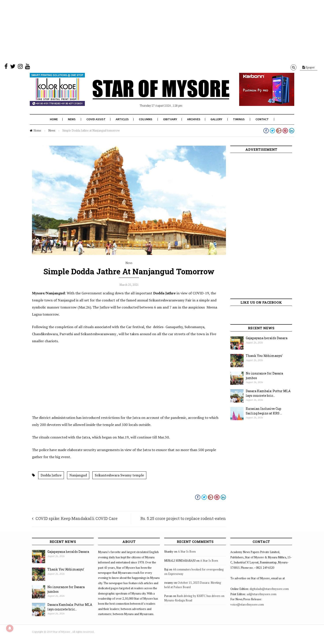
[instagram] (20, 67)
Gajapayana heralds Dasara (266, 338)
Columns (145, 119)
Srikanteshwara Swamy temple (119, 475)
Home (54, 119)
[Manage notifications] (9, 628)
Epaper (310, 67)
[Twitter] (12, 67)
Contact (262, 119)
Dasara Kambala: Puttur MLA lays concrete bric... (268, 393)
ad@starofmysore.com (261, 594)
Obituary (170, 119)
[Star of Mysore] (151, 95)
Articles (122, 119)
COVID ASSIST (96, 119)
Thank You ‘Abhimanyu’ (264, 356)
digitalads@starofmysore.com (269, 589)
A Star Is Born (187, 551)
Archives (193, 119)
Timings (239, 119)
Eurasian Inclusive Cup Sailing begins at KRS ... (264, 411)
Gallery (216, 119)
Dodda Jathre (51, 475)
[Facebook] (6, 67)
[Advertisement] (132, 31)
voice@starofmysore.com (247, 604)
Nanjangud (78, 475)
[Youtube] (27, 67)
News (72, 119)
